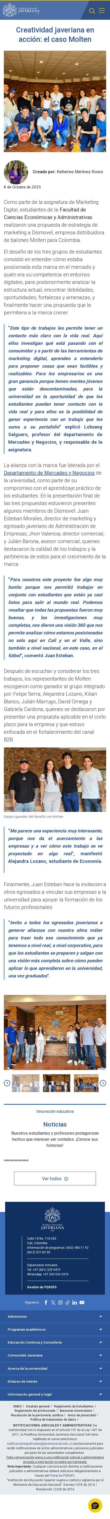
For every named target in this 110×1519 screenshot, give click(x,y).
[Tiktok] (67, 1302)
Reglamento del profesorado (35, 1411)
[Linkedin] (74, 1302)
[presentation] (7, 1083)
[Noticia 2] (10, 1160)
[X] (53, 1302)
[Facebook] (46, 1302)
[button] (92, 11)
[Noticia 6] (26, 1160)
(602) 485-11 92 (77, 1247)
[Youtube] (82, 1302)
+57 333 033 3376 (56, 1274)
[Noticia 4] (18, 1160)
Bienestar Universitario (76, 1411)
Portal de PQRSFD (62, 1475)
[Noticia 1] (6, 1160)
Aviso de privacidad (82, 1415)
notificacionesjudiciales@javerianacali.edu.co (40, 1443)
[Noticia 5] (22, 1160)
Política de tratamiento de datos (53, 1419)
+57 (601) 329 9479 (46, 1270)
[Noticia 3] (14, 1160)
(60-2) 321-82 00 (38, 1252)
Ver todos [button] (52, 1178)
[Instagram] (60, 1302)
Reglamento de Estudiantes (74, 1406)
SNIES (17, 1406)
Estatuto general (38, 1406)
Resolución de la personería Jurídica (37, 1415)
